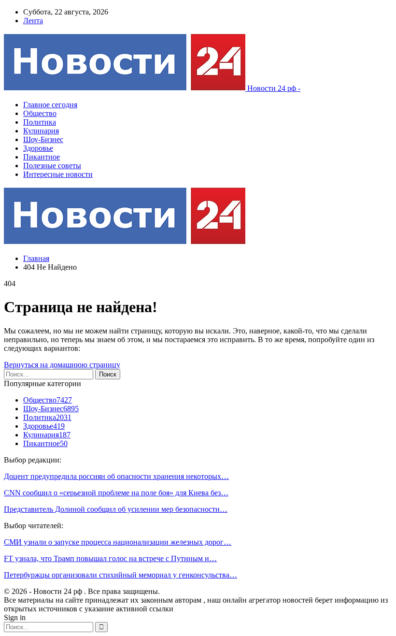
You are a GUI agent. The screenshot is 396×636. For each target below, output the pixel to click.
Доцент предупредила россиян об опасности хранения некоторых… (116, 476)
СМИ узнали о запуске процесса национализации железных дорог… (117, 542)
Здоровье (38, 148)
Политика (39, 122)
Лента (33, 20)
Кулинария (41, 131)
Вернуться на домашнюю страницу (62, 365)
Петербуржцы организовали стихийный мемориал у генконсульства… (120, 575)
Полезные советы (52, 165)
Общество (40, 113)
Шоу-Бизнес (43, 139)
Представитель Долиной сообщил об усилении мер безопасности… (115, 509)
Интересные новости (58, 174)
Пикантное (41, 157)
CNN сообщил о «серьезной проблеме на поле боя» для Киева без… (116, 493)
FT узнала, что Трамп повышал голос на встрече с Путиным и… (110, 558)
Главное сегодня (50, 105)
